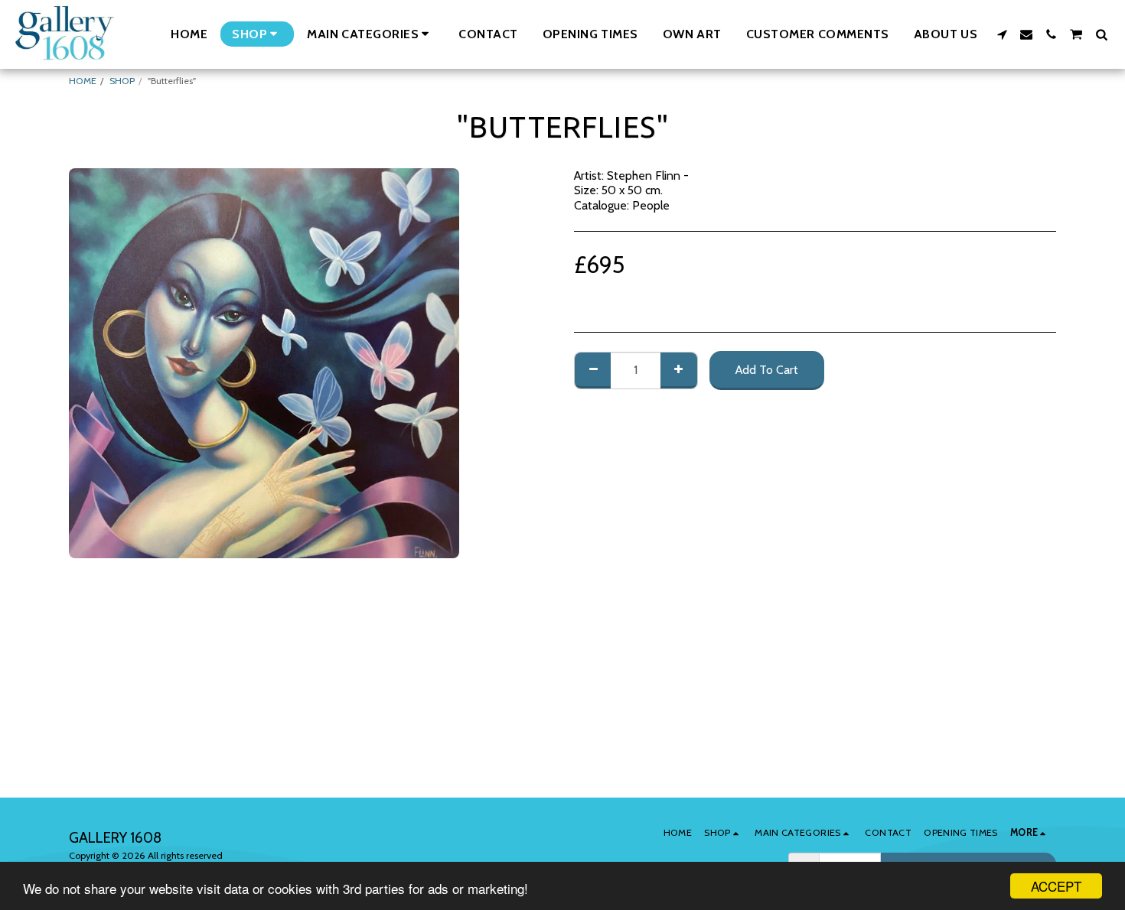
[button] (370, 34)
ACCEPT (1056, 885)
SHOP (122, 80)
